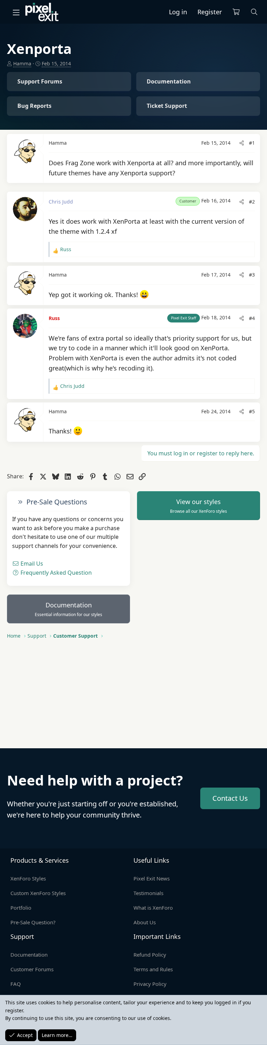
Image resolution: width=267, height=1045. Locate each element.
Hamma (22, 63)
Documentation (68, 609)
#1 (252, 142)
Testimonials (148, 893)
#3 (252, 274)
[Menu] (16, 12)
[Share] (241, 143)
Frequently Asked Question (55, 572)
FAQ (15, 983)
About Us (145, 922)
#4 (252, 318)
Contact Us (230, 798)
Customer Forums (32, 969)
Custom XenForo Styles (38, 893)
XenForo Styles (28, 878)
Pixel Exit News (152, 878)
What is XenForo (153, 907)
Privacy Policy (150, 983)
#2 (252, 201)
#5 (252, 411)
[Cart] (236, 12)
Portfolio (20, 907)
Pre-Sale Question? (33, 922)
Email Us (31, 563)
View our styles (198, 505)
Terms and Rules (153, 969)
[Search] (254, 12)
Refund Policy (150, 954)
